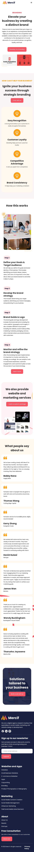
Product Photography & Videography (14, 789)
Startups (4, 826)
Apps (3, 779)
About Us (4, 820)
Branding (4, 786)
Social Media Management (10, 803)
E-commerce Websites (9, 776)
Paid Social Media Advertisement (12, 809)
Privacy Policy (27, 848)
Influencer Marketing (8, 806)
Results (3, 823)
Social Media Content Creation (11, 800)
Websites (4, 770)
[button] (31, 2)
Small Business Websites (9, 773)
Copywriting (5, 783)
